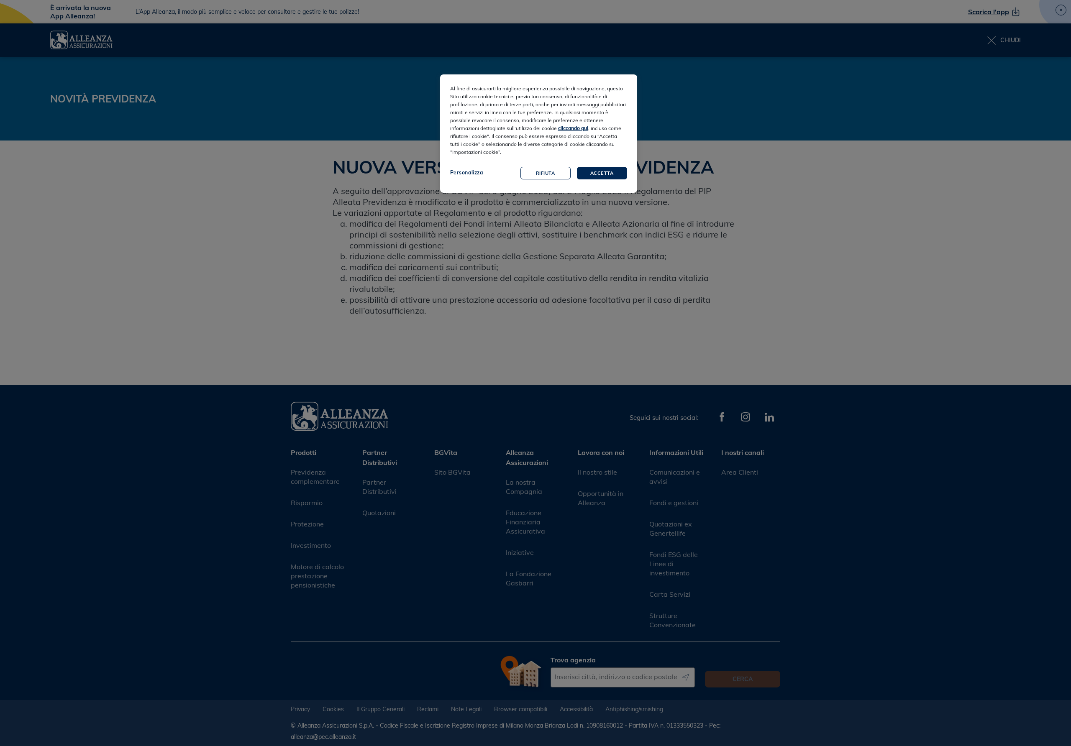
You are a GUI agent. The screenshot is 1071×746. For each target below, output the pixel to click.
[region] (538, 133)
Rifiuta (545, 173)
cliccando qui (573, 128)
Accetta (602, 173)
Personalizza (466, 172)
